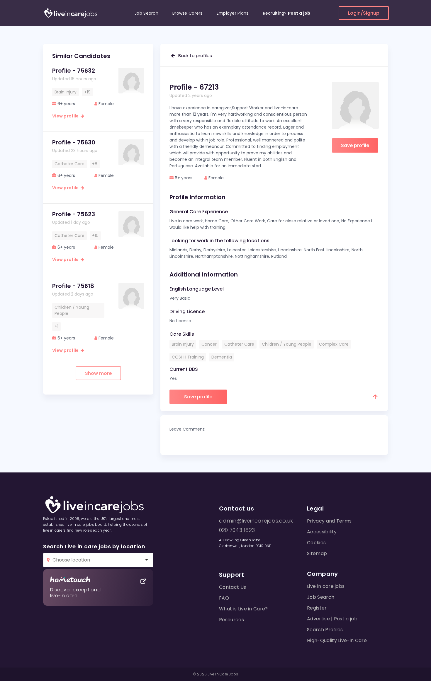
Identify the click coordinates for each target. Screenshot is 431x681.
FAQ (224, 598)
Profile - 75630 (73, 142)
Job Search (146, 13)
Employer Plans (233, 13)
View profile (66, 116)
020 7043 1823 (237, 530)
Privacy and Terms (329, 521)
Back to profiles (193, 55)
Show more (98, 373)
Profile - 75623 (73, 214)
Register (317, 608)
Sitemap (317, 553)
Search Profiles (325, 629)
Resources (231, 619)
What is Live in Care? (243, 608)
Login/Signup (363, 13)
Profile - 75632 (73, 70)
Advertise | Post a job (332, 618)
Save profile (355, 145)
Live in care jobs (326, 586)
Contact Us (232, 587)
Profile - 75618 (73, 286)
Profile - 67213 (194, 87)
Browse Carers (187, 13)
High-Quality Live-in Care (337, 640)
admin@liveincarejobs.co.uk (256, 521)
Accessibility (322, 531)
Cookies (316, 542)
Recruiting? (286, 13)
